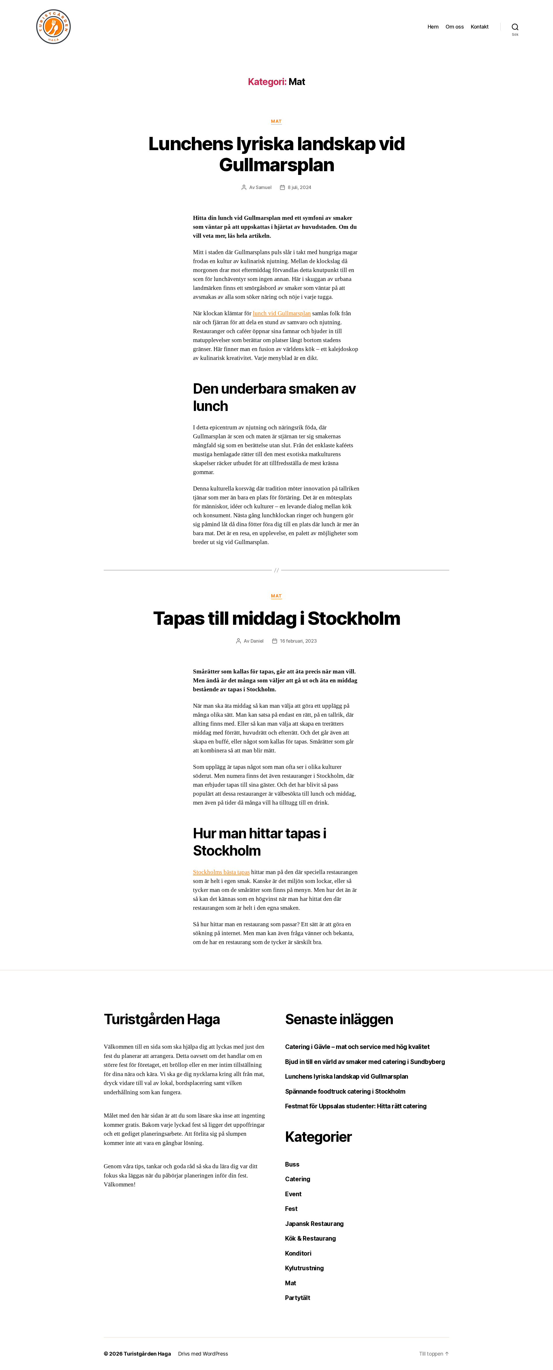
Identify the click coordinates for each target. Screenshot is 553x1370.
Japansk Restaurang (314, 1223)
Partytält (297, 1297)
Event (293, 1194)
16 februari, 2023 (298, 641)
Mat (276, 121)
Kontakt (480, 27)
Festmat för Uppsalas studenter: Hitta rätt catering (356, 1106)
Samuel (263, 187)
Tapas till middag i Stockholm (276, 618)
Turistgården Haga (147, 1354)
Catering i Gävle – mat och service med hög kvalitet (357, 1046)
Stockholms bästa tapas (221, 872)
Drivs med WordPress (203, 1354)
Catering (297, 1179)
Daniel (257, 641)
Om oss (455, 27)
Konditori (298, 1253)
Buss (292, 1164)
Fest (291, 1208)
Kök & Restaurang (310, 1238)
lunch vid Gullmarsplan (282, 313)
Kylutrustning (304, 1268)
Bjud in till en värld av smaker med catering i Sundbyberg (365, 1061)
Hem (433, 27)
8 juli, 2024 (299, 187)
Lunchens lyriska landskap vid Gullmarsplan (276, 154)
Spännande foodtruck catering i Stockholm (345, 1091)
